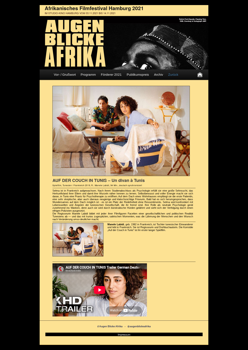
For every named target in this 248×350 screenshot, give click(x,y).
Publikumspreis (138, 74)
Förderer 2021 (111, 74)
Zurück (173, 74)
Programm (88, 74)
